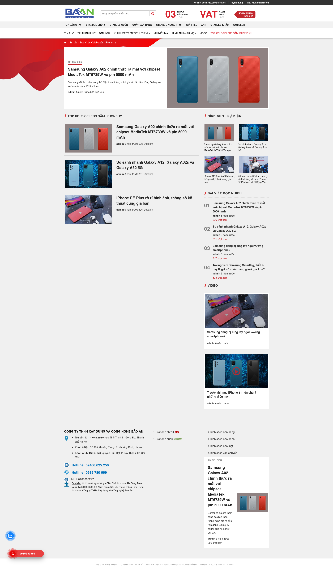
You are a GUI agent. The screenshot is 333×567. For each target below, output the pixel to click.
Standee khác (220, 24)
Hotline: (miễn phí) (210, 2)
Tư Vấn (145, 33)
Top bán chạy (73, 24)
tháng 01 (248, 16)
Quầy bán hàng (142, 24)
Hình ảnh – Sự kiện (184, 33)
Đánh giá (104, 33)
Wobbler (239, 24)
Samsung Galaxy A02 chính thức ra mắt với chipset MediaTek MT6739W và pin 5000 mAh (114, 71)
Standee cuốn (119, 24)
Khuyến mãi (246, 13)
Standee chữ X (95, 24)
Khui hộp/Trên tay (126, 33)
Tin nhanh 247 (87, 33)
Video (203, 33)
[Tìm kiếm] (153, 13)
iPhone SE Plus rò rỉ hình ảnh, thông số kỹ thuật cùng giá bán (154, 200)
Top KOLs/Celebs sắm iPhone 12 (231, 33)
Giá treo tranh (196, 24)
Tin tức (69, 33)
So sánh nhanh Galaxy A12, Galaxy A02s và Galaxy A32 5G (155, 164)
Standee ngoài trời (169, 24)
